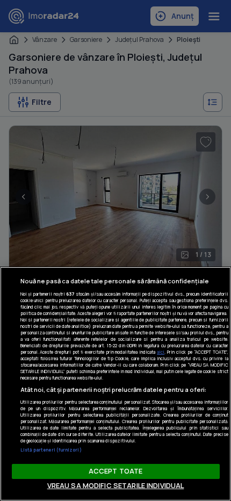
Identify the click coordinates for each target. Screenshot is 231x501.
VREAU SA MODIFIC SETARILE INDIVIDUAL (115, 485)
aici (160, 352)
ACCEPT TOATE (116, 471)
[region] (115, 384)
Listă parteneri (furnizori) (51, 450)
